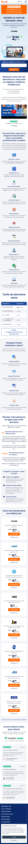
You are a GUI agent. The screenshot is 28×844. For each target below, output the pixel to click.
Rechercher (14, 69)
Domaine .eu (14, 688)
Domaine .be (14, 638)
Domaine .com (14, 562)
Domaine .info (13, 713)
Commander (14, 534)
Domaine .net (14, 612)
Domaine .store (14, 537)
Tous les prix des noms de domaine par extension (14, 719)
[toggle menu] (25, 1)
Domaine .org (14, 663)
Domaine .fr (14, 587)
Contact (17, 1)
